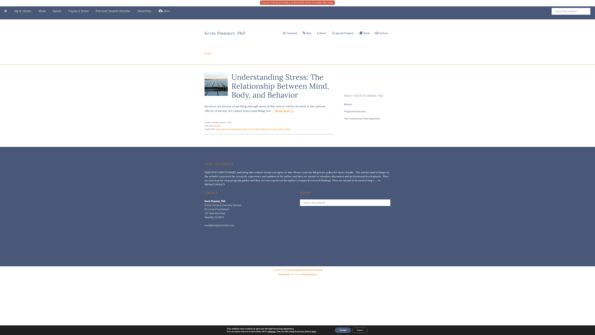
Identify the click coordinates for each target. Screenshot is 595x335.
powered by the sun (309, 274)
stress (280, 129)
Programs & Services (355, 111)
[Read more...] (284, 111)
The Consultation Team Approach (362, 118)
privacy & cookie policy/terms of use (301, 269)
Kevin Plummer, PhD (225, 33)
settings (272, 331)
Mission (348, 104)
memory (245, 129)
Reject (360, 330)
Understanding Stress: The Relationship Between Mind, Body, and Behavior (280, 86)
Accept (342, 330)
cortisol (224, 129)
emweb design (284, 274)
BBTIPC (217, 126)
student (287, 129)
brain (218, 129)
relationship (266, 129)
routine (274, 129)
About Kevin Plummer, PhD (363, 95)
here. (314, 331)
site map (319, 269)
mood (257, 129)
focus (239, 129)
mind (252, 129)
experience (232, 129)
